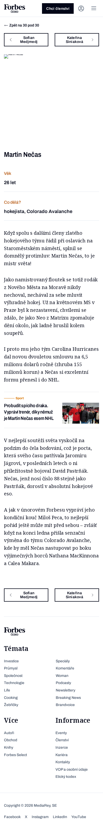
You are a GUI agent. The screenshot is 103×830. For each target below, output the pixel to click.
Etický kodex (65, 777)
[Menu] (93, 8)
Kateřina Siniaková (74, 40)
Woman (62, 676)
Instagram (40, 817)
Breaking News (68, 698)
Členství (62, 740)
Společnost (13, 676)
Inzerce (61, 747)
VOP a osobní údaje (71, 769)
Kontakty (62, 762)
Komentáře (65, 668)
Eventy (61, 733)
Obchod (10, 740)
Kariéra (61, 755)
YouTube (78, 817)
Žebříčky (11, 705)
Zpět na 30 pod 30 (24, 25)
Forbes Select (15, 755)
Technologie (14, 683)
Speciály (63, 661)
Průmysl (10, 668)
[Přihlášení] (81, 8)
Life (7, 690)
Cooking (11, 698)
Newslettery (65, 690)
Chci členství (57, 9)
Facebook (12, 817)
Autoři (9, 733)
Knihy (8, 747)
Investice (11, 661)
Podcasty (63, 683)
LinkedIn (60, 817)
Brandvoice (65, 705)
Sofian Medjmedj (29, 40)
